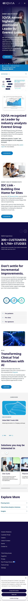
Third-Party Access (6, 553)
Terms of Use (5, 565)
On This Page (4, 74)
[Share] (26, 74)
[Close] (25, 578)
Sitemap (3, 568)
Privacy (3, 559)
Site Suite (6, 473)
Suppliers (4, 556)
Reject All (14, 594)
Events (3, 543)
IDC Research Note (13, 196)
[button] (2, 63)
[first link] (14, 408)
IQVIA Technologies (15, 66)
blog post (15, 372)
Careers (3, 538)
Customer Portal (5, 535)
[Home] (3, 66)
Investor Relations (6, 532)
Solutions (7, 66)
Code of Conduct (5, 540)
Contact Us (4, 546)
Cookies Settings (14, 598)
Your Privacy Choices (7, 562)
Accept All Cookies (14, 590)
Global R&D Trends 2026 (10, 420)
